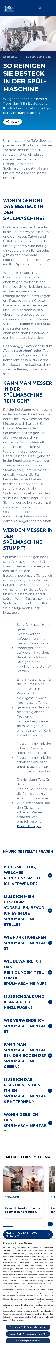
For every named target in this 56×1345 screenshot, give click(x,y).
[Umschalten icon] (40, 8)
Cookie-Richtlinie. (45, 1311)
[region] (28, 1292)
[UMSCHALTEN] (48, 8)
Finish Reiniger (29, 826)
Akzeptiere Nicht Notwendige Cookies (28, 1327)
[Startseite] (8, 8)
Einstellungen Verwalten (28, 1341)
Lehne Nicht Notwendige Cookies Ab (28, 1334)
